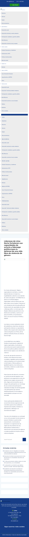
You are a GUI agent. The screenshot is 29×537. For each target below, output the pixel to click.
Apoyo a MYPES (4, 70)
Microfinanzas (5, 40)
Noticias (3, 67)
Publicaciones (4, 83)
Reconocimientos (5, 23)
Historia (3, 16)
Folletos (3, 104)
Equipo (3, 20)
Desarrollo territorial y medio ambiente (10, 33)
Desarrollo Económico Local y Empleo (10, 100)
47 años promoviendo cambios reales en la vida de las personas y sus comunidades (15, 462)
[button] (14, 114)
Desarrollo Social (5, 87)
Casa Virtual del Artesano (7, 73)
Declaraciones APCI (6, 53)
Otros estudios (5, 110)
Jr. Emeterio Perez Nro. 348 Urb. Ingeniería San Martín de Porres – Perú (14, 514)
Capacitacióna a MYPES (7, 77)
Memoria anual (5, 60)
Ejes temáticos (4, 26)
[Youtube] (10, 530)
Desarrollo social (5, 30)
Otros (3, 80)
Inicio (3, 6)
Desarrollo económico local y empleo (10, 43)
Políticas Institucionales (7, 57)
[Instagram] (18, 530)
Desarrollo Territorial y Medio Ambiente (10, 90)
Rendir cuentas (4, 46)
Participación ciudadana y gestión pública (11, 36)
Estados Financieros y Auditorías (9, 50)
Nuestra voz (4, 63)
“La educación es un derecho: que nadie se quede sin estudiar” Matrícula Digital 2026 (13, 465)
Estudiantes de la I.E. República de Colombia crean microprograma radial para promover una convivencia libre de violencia (15, 452)
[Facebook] (14, 530)
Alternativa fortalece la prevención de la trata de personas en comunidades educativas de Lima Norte (14, 457)
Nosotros (3, 9)
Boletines (4, 107)
